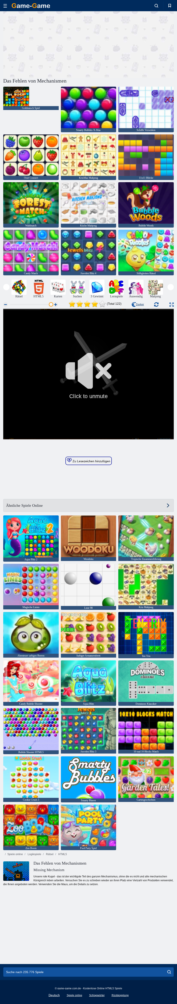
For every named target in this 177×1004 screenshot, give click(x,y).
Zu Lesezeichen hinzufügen (91, 461)
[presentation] (6, 287)
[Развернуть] (171, 305)
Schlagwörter (97, 995)
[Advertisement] (46, 44)
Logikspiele (34, 854)
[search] (169, 972)
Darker (140, 304)
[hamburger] (5, 6)
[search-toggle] (156, 6)
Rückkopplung (120, 995)
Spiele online (15, 854)
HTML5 (62, 854)
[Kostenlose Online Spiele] (30, 5)
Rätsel (49, 854)
